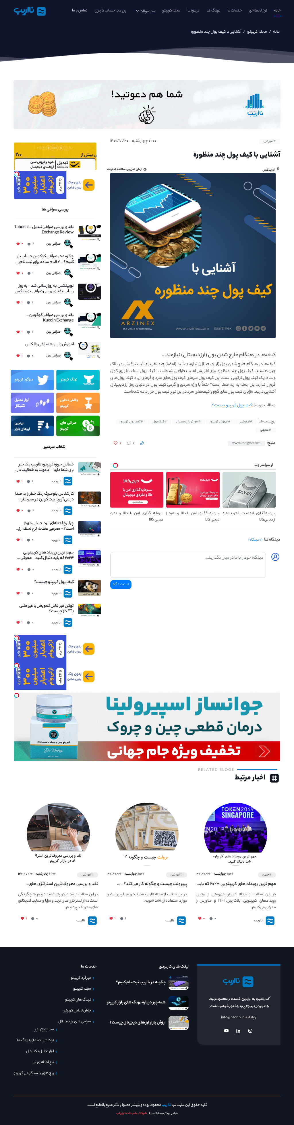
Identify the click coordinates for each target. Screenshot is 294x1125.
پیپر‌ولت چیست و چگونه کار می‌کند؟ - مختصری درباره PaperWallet (153, 884)
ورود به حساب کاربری (110, 10)
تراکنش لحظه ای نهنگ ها (35, 1041)
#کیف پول (160, 421)
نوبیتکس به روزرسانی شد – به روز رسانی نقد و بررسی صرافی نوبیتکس (44, 289)
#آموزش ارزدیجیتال (188, 421)
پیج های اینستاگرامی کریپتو (33, 1073)
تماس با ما (79, 10)
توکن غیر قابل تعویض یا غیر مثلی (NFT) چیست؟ (46, 609)
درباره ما (193, 10)
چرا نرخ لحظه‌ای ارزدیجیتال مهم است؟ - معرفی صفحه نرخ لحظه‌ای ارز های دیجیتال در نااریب (44, 526)
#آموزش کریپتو (220, 421)
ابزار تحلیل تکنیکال (40, 1052)
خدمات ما (234, 10)
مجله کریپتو (171, 10)
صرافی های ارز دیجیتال (74, 1022)
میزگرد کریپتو (81, 978)
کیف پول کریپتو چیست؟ (232, 405)
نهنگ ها (213, 10)
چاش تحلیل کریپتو (77, 1011)
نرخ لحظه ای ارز (44, 1062)
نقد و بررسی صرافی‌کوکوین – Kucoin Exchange (50, 318)
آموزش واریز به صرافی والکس (49, 345)
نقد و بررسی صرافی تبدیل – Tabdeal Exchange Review (44, 230)
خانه (277, 10)
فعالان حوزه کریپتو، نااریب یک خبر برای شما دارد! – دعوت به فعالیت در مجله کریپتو (45, 467)
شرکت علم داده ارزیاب (131, 1113)
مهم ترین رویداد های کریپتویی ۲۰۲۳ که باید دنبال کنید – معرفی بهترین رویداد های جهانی (47, 555)
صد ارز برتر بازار (44, 1030)
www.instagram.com (246, 443)
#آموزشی (270, 141)
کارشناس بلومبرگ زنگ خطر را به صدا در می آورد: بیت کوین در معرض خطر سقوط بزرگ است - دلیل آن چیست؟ (44, 497)
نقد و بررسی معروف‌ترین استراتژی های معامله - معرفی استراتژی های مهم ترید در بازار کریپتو (60, 884)
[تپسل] (17, 174)
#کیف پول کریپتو (132, 421)
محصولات (147, 11)
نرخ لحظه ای (258, 10)
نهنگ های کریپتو (78, 1000)
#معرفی (265, 430)
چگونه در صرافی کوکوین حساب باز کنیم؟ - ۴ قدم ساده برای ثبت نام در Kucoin (45, 259)
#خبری (266, 875)
